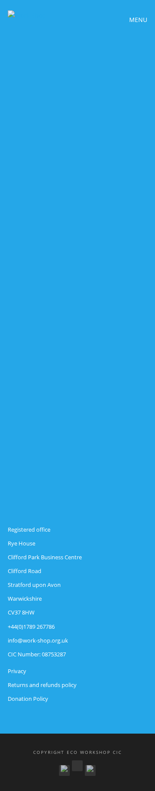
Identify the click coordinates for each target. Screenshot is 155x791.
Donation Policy (28, 699)
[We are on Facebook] (64, 768)
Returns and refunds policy (42, 685)
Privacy (17, 671)
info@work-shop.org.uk (38, 640)
